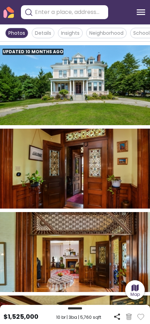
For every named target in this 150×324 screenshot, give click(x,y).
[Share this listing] (117, 316)
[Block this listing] (129, 317)
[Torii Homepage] (8, 12)
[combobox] (70, 12)
